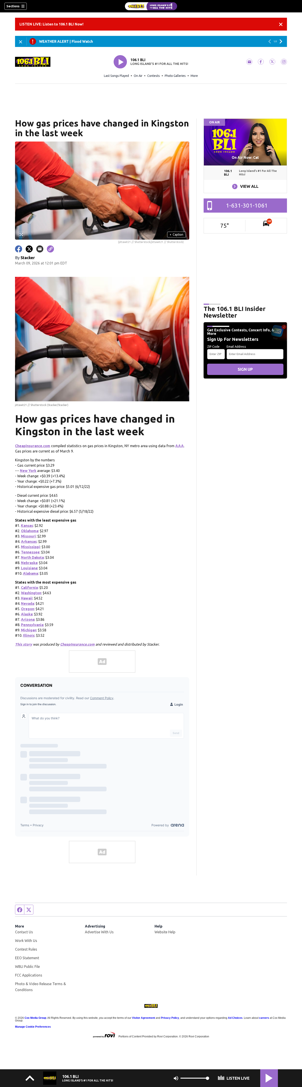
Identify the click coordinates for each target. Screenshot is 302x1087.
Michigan (28, 630)
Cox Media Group (35, 1017)
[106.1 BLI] (151, 6)
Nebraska (29, 563)
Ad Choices (235, 1017)
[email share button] (39, 248)
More (194, 76)
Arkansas (29, 542)
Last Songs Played (116, 76)
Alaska (26, 614)
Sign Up (245, 369)
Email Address (236, 346)
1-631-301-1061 (247, 205)
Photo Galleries (175, 76)
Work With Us (26, 941)
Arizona (27, 619)
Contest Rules (26, 949)
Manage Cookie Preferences (33, 1026)
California (29, 588)
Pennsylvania (32, 625)
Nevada (27, 604)
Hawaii (26, 598)
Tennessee (30, 552)
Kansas (27, 526)
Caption (176, 234)
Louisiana (29, 568)
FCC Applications (28, 975)
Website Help (165, 932)
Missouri (28, 536)
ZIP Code (213, 346)
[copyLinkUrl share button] (50, 248)
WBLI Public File (27, 967)
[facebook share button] (18, 248)
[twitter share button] (29, 248)
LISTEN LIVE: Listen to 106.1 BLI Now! (51, 24)
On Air (138, 76)
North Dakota (32, 557)
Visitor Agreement (143, 1017)
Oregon (27, 609)
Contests (153, 76)
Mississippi (30, 547)
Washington (31, 593)
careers (264, 1017)
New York (28, 471)
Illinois (28, 635)
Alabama (30, 573)
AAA (179, 446)
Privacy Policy (170, 1017)
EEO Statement (27, 958)
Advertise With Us (99, 932)
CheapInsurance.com (32, 446)
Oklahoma (29, 531)
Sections (12, 6)
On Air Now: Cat (245, 157)
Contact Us (24, 932)
